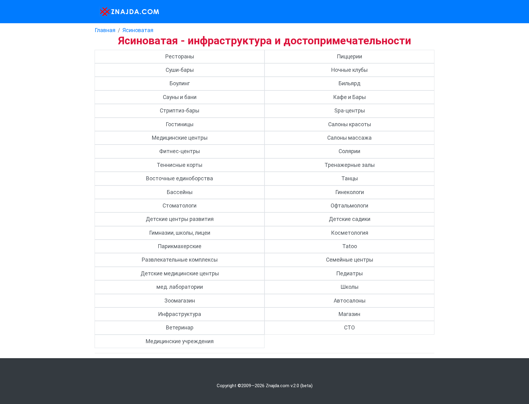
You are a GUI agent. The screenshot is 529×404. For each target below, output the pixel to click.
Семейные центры (349, 260)
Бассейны (180, 192)
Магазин (349, 314)
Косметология (349, 233)
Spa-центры (349, 111)
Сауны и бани (180, 97)
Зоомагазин (179, 301)
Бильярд (349, 83)
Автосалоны (350, 301)
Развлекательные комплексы (180, 260)
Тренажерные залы (350, 165)
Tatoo (349, 246)
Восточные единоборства (179, 178)
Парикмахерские (179, 246)
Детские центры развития (180, 219)
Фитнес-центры (179, 151)
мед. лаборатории (179, 287)
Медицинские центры (180, 138)
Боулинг (180, 83)
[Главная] (127, 11)
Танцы (349, 178)
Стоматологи (180, 206)
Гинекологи (349, 192)
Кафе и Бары (349, 97)
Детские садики (349, 219)
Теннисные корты (179, 165)
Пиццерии (349, 56)
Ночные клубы (349, 70)
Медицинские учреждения (180, 341)
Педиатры (349, 273)
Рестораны (179, 56)
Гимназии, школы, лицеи (179, 233)
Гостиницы (179, 124)
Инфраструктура (179, 314)
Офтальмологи (349, 206)
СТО (349, 328)
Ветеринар (179, 328)
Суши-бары (180, 70)
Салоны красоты (349, 124)
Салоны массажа (349, 138)
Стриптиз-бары (179, 111)
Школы (349, 287)
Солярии (349, 151)
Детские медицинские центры (180, 273)
